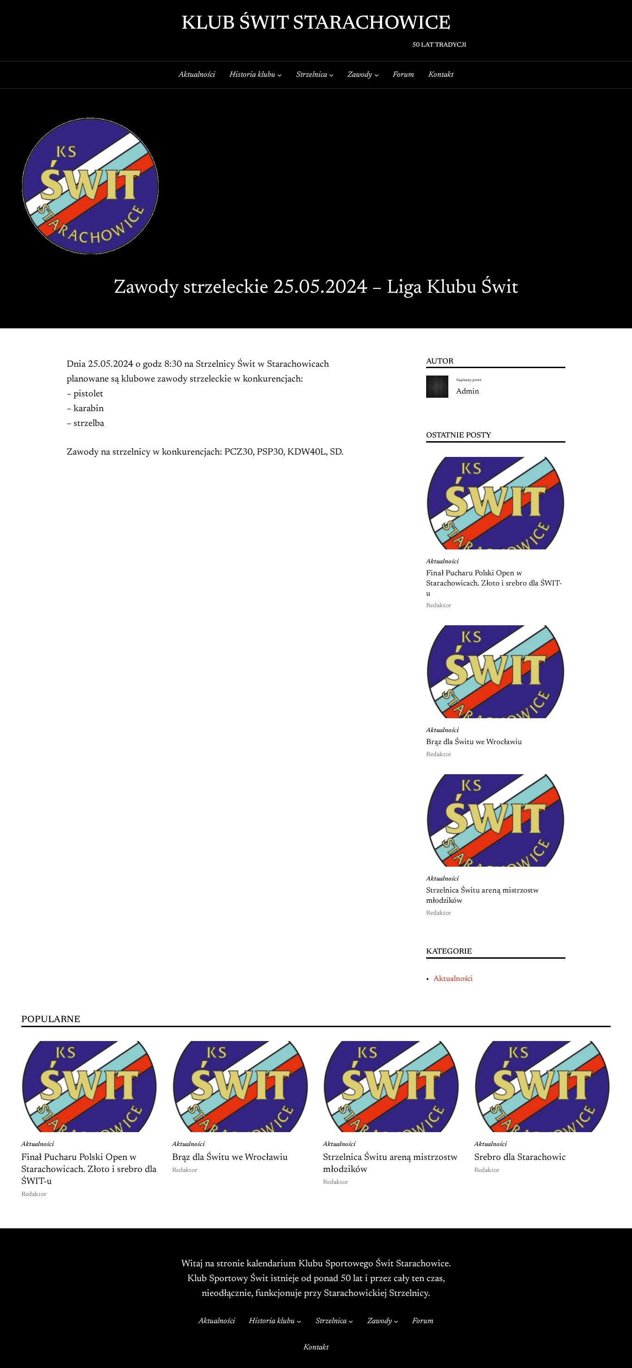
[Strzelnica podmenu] (331, 75)
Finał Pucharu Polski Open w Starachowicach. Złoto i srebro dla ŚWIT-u (494, 583)
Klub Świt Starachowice (316, 24)
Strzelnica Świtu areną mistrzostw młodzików (482, 896)
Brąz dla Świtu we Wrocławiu (474, 742)
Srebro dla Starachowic (520, 1157)
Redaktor (438, 606)
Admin (467, 391)
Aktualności (442, 562)
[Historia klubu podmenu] (279, 75)
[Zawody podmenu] (376, 75)
